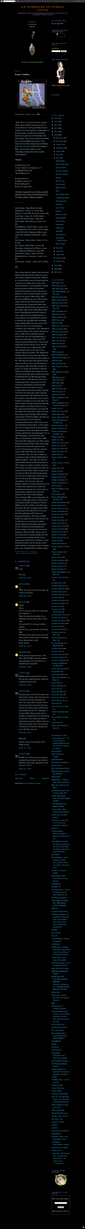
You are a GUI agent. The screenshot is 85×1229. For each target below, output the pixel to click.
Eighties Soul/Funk (58, 480)
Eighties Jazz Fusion (29, 553)
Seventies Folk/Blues (59, 603)
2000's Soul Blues (58, 388)
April (58, 251)
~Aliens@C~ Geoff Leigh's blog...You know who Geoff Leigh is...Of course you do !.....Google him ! (61, 1158)
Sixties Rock (56, 722)
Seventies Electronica (59, 594)
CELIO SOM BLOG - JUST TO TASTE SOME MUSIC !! (61, 798)
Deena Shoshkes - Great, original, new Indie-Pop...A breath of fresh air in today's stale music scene (61, 862)
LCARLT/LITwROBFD (29, 146)
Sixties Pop (55, 703)
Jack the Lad (60, 208)
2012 (56, 128)
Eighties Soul (56, 471)
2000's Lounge (56, 352)
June (58, 158)
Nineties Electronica (58, 508)
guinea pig (22, 584)
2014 (56, 121)
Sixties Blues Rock (58, 674)
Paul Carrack (60, 181)
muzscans (55, 1128)
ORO (53, 1003)
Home (32, 778)
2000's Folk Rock (57, 317)
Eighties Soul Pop (58, 477)
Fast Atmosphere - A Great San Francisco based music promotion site (61, 892)
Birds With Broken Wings (60, 768)
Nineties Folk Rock (58, 514)
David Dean (56, 854)
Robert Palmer (61, 244)
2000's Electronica (58, 303)
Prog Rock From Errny (59, 1027)
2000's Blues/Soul (58, 297)
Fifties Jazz (55, 486)
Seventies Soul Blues (59, 654)
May (58, 248)
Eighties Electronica (58, 425)
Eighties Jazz (56, 408)
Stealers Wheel (61, 167)
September (60, 148)
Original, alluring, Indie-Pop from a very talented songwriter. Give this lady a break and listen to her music (61, 1016)
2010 (56, 135)
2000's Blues (56, 283)
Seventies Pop (56, 626)
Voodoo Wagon (57, 1091)
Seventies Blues (57, 583)
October (59, 144)
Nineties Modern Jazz (59, 537)
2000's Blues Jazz (58, 286)
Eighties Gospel (57, 437)
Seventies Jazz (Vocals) (59, 614)
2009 (56, 265)
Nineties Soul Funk (58, 563)
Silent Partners (61, 234)
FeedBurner (65, 1211)
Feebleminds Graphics (59, 897)
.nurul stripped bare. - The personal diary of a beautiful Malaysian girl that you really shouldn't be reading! (60, 743)
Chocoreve (55, 828)
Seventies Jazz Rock (58, 623)
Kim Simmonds (61, 201)
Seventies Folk (57, 597)
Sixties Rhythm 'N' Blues (60, 717)
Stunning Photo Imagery (60, 1061)
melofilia (55, 1125)
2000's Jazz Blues (58, 329)
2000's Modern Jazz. (58, 355)
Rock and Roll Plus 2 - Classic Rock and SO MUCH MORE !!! (59, 1035)
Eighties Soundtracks (59, 483)
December (60, 138)
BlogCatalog (56, 776)
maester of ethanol (58, 1122)
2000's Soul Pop (57, 394)
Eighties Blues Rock (58, 417)
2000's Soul (55, 386)
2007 (56, 272)
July (58, 154)
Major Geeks (56, 992)
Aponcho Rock (57, 751)
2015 (56, 118)
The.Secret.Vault (57, 1085)
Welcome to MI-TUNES (60, 1094)
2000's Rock (56, 383)
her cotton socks (57, 1119)
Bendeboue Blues (57, 759)
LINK (21, 569)
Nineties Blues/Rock (58, 502)
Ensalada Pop (56, 884)
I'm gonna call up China (60, 911)
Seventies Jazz (56, 606)
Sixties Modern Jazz (58, 700)
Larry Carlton (22, 74)
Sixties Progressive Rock (60, 706)
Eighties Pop (56, 454)
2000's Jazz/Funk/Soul (59, 346)
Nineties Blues (57, 494)
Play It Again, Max (58, 1024)
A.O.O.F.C (22, 565)
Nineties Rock (56, 557)
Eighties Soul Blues (58, 474)
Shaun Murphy (61, 218)
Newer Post (19, 778)
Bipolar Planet (56, 765)
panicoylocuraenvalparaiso (60, 1130)
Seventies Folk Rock (58, 600)
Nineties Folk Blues (58, 511)
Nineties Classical (58, 505)
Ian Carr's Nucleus (62, 171)
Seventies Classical (58, 591)
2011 (56, 131)
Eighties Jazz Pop (58, 445)
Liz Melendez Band (62, 198)
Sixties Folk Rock (58, 686)
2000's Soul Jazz (57, 391)
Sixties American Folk (59, 668)
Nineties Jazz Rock (58, 529)
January (59, 261)
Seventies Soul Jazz (58, 657)
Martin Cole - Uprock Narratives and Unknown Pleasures (60, 997)
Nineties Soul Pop (58, 569)
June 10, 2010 (25, 748)
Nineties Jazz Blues (58, 520)
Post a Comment (20, 774)
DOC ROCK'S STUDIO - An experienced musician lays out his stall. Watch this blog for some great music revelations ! (61, 846)
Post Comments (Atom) (32, 783)
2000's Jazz (55, 323)
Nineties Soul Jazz (58, 566)
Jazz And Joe (56, 933)
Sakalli (54, 1044)
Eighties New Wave (58, 451)
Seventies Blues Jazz (59, 586)
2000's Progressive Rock (60, 366)
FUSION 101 (56, 887)
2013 (56, 125)
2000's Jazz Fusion (58, 332)
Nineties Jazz (56, 517)
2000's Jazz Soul (57, 340)
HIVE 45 (55, 908)
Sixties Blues (56, 671)
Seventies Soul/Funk (58, 660)
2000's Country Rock (59, 300)
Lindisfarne (60, 224)
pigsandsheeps (56, 1133)
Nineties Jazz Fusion (59, 526)
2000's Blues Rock (58, 288)
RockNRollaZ (56, 1041)
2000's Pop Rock (57, 363)
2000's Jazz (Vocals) (58, 326)
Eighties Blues (56, 414)
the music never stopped (60, 1147)
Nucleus (58, 177)
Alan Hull (59, 231)
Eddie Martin (60, 161)
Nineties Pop (56, 540)
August (58, 151)
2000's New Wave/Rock (59, 358)
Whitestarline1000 (58, 1110)
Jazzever (54, 935)
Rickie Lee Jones (61, 214)
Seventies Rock (57, 648)
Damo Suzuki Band (62, 164)
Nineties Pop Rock (58, 543)
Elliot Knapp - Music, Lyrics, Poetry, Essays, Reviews (60, 878)
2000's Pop (55, 360)
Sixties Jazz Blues (58, 691)
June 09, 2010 (25, 685)
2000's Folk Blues (58, 311)
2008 (56, 269)
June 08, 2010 (25, 578)
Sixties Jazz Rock (57, 694)
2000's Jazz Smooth (58, 337)
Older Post (45, 778)
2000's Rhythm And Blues (60, 372)
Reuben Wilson (61, 187)
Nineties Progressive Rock (60, 546)
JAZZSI (54, 930)
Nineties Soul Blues (58, 560)
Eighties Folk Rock (58, 428)
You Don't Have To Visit (60, 1116)
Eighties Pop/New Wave (60, 457)
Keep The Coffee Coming (60, 968)
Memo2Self (23, 652)
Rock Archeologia (58, 1030)
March (58, 254)
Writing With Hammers (60, 1113)
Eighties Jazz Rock (58, 448)
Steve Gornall (60, 184)
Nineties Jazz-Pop (58, 535)
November (60, 141)
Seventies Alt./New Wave (60, 577)
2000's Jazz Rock (57, 335)
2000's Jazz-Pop (57, 343)
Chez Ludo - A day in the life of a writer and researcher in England (60, 822)
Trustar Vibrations (58, 1088)
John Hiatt (59, 204)
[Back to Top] (83, 1227)
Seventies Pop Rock (58, 629)
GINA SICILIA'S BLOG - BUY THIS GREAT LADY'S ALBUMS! (60, 903)
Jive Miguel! (56, 944)
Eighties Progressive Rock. (61, 463)
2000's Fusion (56, 320)
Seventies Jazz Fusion (59, 620)
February (59, 258)
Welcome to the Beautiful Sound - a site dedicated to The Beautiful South (60, 1099)
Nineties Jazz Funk (58, 523)
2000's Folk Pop (57, 314)
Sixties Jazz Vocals (58, 697)
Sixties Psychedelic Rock (60, 712)
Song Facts (55, 1047)
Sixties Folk (56, 683)
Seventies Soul (57, 651)
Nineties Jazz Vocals (58, 532)
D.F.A (58, 191)
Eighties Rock (56, 468)
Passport (59, 211)
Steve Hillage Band (62, 194)
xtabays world (56, 1150)
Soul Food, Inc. (57, 1050)
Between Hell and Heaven (60, 762)
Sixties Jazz (56, 689)
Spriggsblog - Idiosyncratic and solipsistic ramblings (59, 1055)
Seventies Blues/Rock (59, 589)
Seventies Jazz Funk (58, 617)
